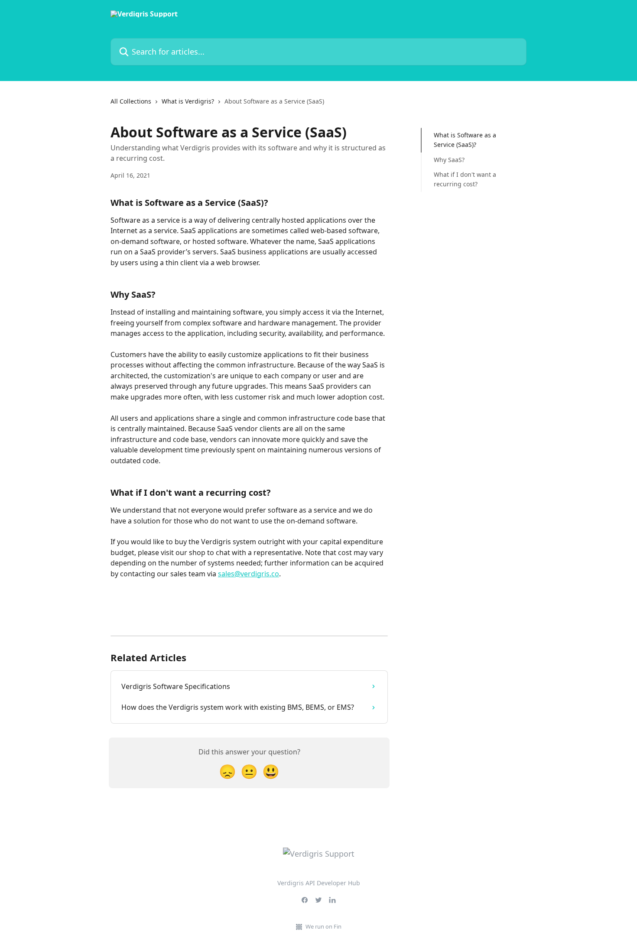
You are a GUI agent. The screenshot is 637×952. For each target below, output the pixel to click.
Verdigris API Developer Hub (318, 883)
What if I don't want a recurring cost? (465, 179)
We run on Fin (323, 926)
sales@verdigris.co (248, 573)
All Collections (130, 101)
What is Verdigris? (188, 101)
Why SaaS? (449, 160)
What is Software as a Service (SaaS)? (465, 140)
